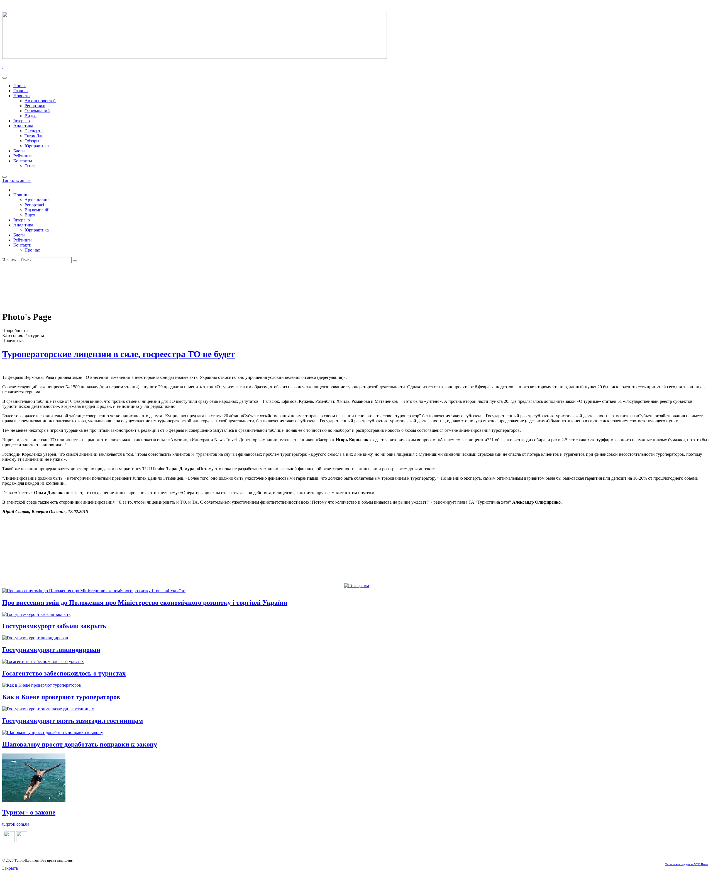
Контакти (22, 245)
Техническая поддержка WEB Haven (686, 864)
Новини (21, 194)
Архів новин (37, 199)
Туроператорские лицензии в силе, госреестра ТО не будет (118, 354)
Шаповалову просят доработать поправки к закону (79, 744)
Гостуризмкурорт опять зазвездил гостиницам (72, 720)
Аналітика (23, 125)
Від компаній (37, 210)
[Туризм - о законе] (33, 800)
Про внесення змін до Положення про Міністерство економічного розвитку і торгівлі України (144, 602)
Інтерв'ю (21, 120)
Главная (20, 90)
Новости (21, 95)
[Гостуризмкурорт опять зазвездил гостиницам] (48, 708)
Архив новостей (40, 100)
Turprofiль (34, 135)
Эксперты (34, 130)
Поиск (19, 85)
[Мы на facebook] (9, 840)
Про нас (32, 250)
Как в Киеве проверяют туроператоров (61, 697)
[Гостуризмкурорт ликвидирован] (35, 637)
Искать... (10, 259)
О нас (30, 166)
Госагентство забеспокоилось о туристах (64, 673)
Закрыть (10, 868)
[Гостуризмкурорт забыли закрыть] (36, 614)
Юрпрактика (37, 145)
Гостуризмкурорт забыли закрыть (54, 626)
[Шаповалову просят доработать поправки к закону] (52, 732)
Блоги (19, 150)
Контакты (22, 160)
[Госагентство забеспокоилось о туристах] (43, 661)
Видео (30, 115)
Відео (30, 215)
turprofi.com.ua (15, 824)
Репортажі (34, 205)
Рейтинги (22, 155)
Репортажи (35, 105)
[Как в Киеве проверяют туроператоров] (41, 685)
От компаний (37, 110)
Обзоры (32, 140)
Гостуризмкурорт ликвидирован (51, 649)
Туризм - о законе (28, 812)
